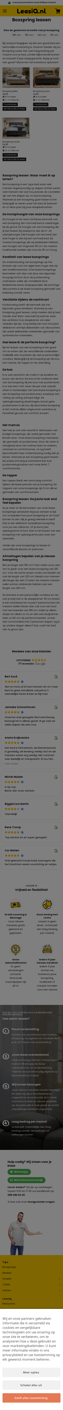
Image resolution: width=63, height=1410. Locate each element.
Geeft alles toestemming (31, 1398)
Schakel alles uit (31, 1385)
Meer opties (31, 1372)
